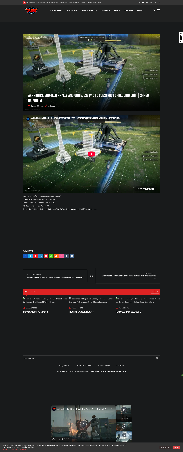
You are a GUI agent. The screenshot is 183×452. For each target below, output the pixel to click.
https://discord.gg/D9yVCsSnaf (42, 199)
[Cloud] (56, 256)
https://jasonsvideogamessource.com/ (45, 196)
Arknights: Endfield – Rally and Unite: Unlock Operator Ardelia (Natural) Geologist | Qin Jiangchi (54, 277)
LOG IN (140, 10)
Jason (52, 106)
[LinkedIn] (40, 256)
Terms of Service (84, 365)
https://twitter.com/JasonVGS (36, 206)
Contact (120, 365)
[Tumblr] (66, 256)
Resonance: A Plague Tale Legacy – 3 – (36, 312)
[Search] (154, 10)
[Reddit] (72, 256)
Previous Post (35, 274)
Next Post (149, 273)
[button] (153, 292)
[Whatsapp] (51, 256)
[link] (54, 409)
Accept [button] (176, 447)
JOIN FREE (128, 10)
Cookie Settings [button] (165, 447)
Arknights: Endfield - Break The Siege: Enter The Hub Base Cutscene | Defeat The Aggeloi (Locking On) (83, 409)
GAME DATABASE (89, 10)
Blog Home (64, 365)
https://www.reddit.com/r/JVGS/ (42, 203)
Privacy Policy (104, 365)
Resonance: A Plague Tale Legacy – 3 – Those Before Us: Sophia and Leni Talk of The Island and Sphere (72, 2)
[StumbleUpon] (61, 256)
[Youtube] (35, 256)
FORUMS (104, 10)
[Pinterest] (46, 256)
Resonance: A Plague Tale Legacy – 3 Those (130, 312)
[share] (112, 408)
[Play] (124, 426)
